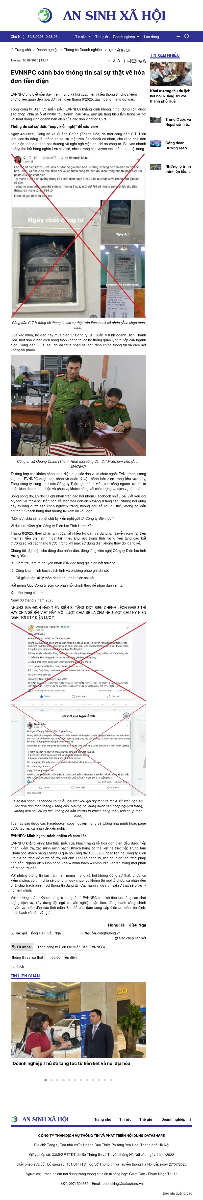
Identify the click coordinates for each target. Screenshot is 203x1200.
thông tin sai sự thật (27, 957)
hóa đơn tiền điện (63, 957)
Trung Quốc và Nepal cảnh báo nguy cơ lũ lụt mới (178, 122)
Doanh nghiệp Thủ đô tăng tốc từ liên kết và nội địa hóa (71, 1063)
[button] (179, 36)
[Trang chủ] (101, 14)
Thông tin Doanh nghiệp (83, 49)
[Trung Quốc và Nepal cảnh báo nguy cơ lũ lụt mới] (156, 119)
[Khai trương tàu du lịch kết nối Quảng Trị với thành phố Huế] (171, 73)
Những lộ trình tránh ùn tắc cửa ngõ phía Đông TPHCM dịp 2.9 (178, 169)
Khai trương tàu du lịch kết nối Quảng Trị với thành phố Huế (170, 96)
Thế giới (146, 1119)
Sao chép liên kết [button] (132, 937)
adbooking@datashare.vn (122, 1183)
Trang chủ (22, 49)
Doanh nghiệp (47, 49)
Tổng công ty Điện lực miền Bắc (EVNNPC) (71, 946)
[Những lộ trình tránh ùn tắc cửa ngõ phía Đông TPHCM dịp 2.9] (156, 166)
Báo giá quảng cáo (177, 1193)
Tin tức (125, 1119)
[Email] (134, 60)
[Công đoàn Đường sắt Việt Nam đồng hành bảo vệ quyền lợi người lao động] (156, 142)
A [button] (109, 60)
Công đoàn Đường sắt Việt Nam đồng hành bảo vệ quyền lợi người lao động (178, 145)
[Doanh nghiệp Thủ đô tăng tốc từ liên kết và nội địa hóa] (78, 1020)
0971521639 (79, 1183)
